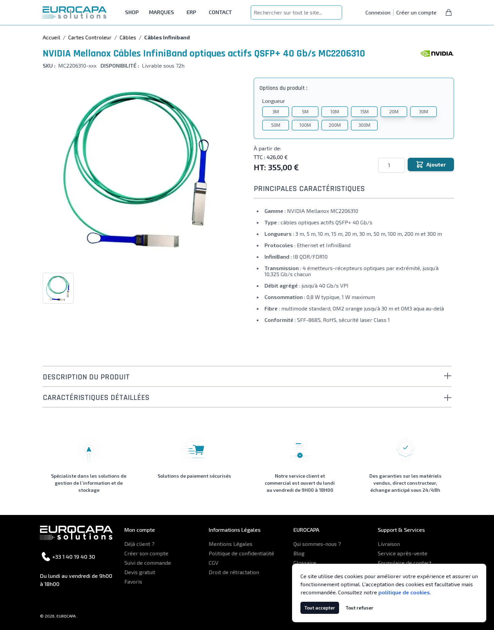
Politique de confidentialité (241, 553)
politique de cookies (404, 592)
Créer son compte (146, 553)
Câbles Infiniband (167, 37)
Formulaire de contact (404, 562)
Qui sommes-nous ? (317, 544)
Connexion (377, 12)
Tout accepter (319, 607)
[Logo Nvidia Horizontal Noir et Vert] (437, 53)
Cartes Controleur (90, 37)
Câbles (128, 37)
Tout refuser (359, 607)
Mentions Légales (230, 544)
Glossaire (304, 562)
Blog (298, 553)
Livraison (389, 544)
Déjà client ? (139, 544)
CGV (213, 562)
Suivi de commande (147, 562)
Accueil (51, 37)
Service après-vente (402, 553)
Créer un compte (416, 12)
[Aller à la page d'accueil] (75, 12)
